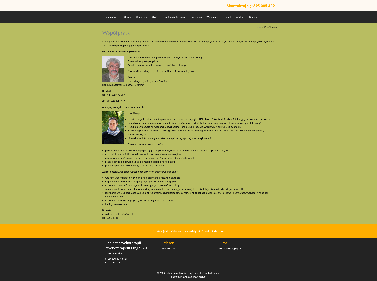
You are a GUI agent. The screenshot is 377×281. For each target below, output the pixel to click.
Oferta (155, 17)
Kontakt (253, 17)
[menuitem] (112, 17)
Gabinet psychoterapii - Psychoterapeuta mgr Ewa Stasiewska (126, 247)
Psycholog (196, 17)
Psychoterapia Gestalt (174, 17)
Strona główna (111, 17)
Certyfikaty (141, 17)
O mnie (128, 17)
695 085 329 (264, 6)
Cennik (227, 17)
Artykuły (240, 17)
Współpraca (212, 17)
